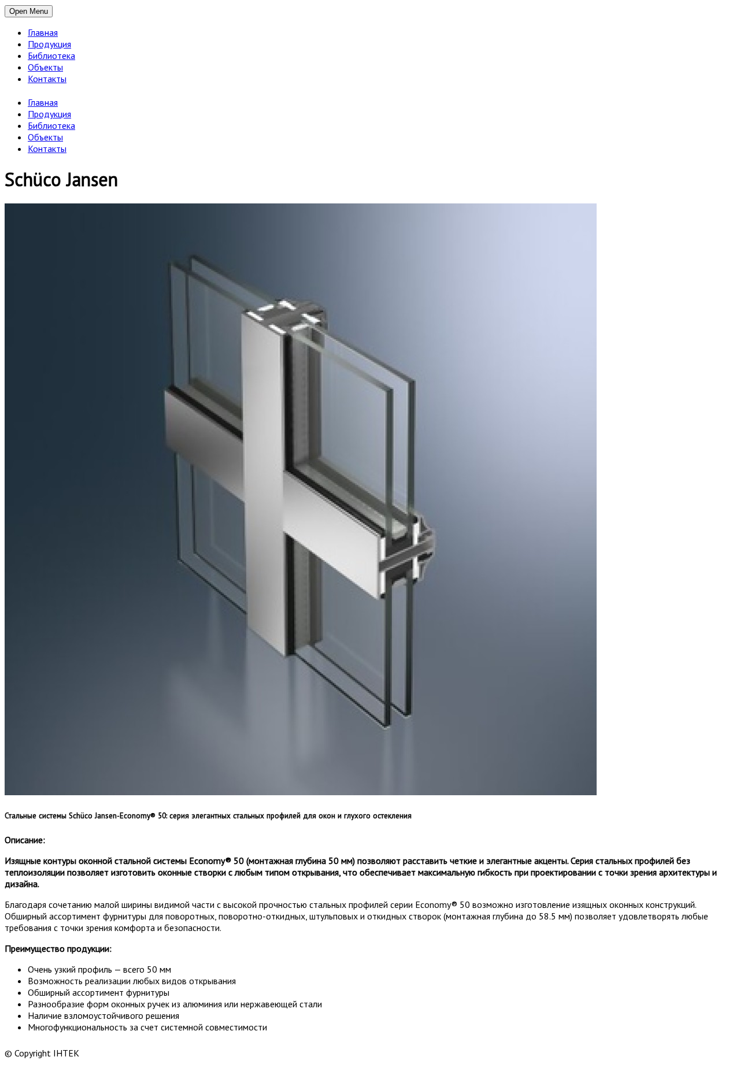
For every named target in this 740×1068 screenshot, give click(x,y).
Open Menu (28, 11)
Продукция (49, 44)
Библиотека (51, 55)
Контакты (47, 78)
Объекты (45, 67)
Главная (43, 32)
